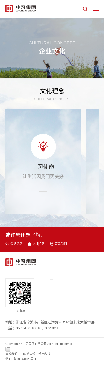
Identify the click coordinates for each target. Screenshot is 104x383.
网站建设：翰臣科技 (36, 354)
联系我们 (61, 244)
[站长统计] (7, 349)
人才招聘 (39, 244)
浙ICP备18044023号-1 (20, 359)
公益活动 (16, 244)
